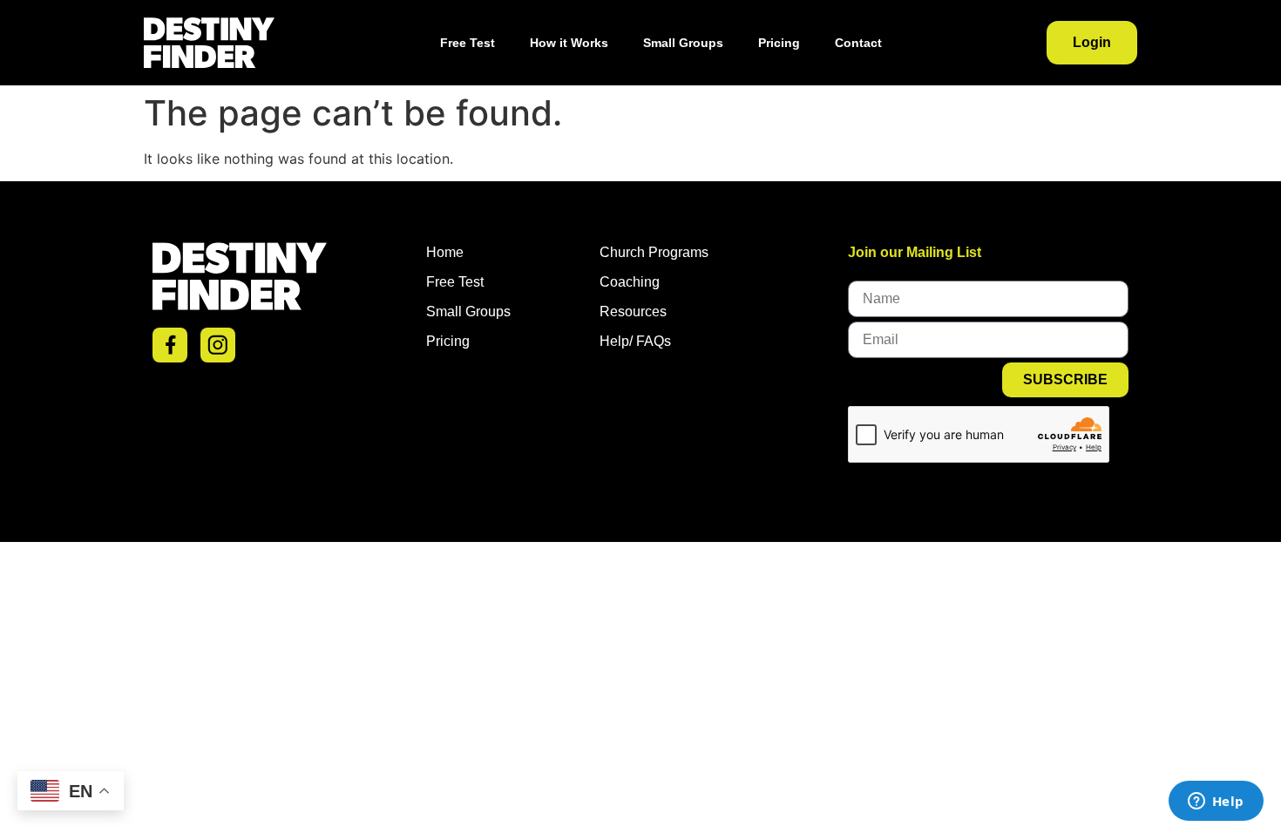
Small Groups (683, 43)
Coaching (630, 281)
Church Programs (654, 252)
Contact (858, 43)
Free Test (467, 43)
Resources (633, 311)
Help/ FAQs (635, 341)
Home (445, 252)
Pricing (779, 43)
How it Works (569, 43)
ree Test (459, 281)
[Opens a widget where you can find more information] (1216, 802)
